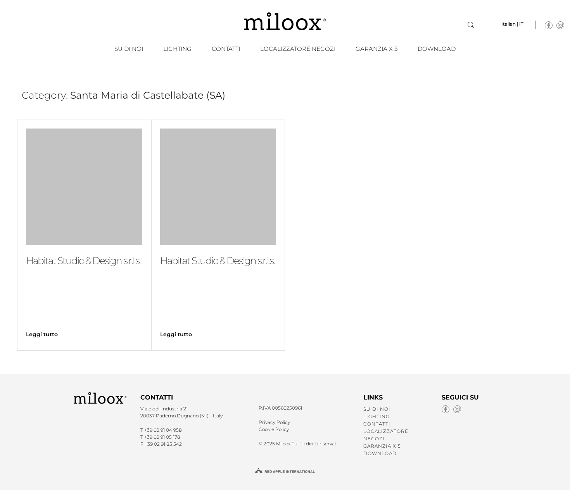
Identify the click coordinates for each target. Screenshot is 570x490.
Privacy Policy (274, 422)
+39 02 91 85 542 (163, 444)
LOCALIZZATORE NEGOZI (297, 48)
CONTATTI (226, 48)
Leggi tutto (42, 334)
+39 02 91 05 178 (162, 437)
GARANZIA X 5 (376, 48)
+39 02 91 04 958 (163, 430)
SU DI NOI (128, 48)
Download (437, 48)
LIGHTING (177, 48)
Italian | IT (512, 24)
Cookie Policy (274, 429)
